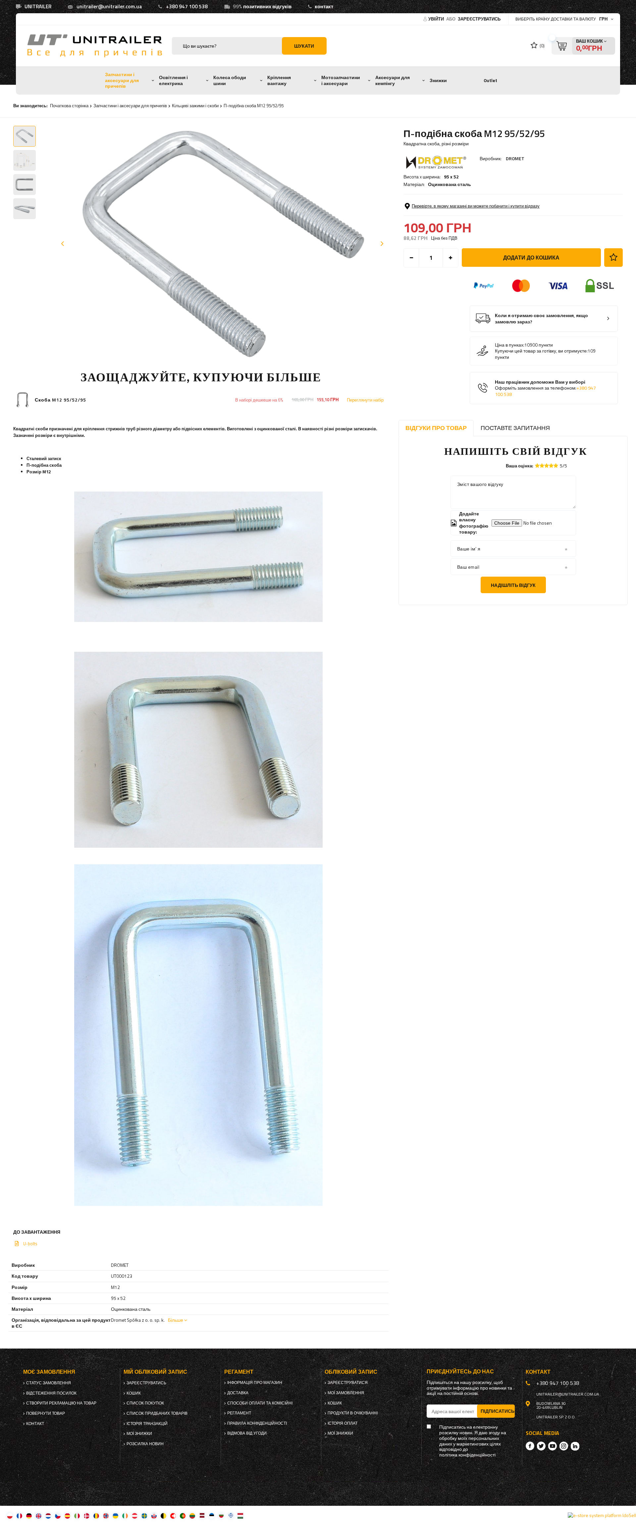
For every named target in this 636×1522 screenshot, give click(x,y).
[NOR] (106, 1515)
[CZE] (58, 1515)
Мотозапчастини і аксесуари (340, 80)
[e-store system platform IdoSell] (602, 1515)
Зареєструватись (479, 19)
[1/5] (537, 465)
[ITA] (77, 1515)
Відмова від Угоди (247, 1433)
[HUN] (240, 1515)
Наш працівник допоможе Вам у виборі (545, 388)
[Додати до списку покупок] (613, 257)
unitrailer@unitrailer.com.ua (109, 6)
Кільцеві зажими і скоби (195, 105)
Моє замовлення (49, 1371)
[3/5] (546, 465)
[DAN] (86, 1515)
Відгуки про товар (436, 427)
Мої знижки (139, 1434)
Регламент (239, 1413)
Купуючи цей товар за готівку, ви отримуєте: (541, 351)
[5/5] (556, 465)
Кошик (134, 1393)
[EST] (211, 1515)
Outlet (490, 80)
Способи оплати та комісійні (259, 1403)
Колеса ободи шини (229, 80)
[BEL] (163, 1515)
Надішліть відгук (513, 585)
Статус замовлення (48, 1383)
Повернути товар (45, 1413)
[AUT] (134, 1515)
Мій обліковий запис (155, 1371)
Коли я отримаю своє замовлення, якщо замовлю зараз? (541, 318)
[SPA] (67, 1515)
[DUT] (48, 1515)
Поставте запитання (515, 427)
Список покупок (145, 1403)
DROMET (515, 158)
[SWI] (173, 1515)
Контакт (35, 1424)
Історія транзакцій (147, 1424)
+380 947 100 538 (187, 6)
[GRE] (231, 1515)
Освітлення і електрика (173, 80)
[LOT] (202, 1515)
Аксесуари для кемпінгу (392, 80)
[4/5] (551, 465)
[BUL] (221, 1515)
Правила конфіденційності (257, 1423)
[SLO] (154, 1515)
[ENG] (38, 1515)
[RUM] (96, 1515)
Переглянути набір (365, 400)
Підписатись (497, 1410)
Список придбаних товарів (157, 1413)
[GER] (29, 1515)
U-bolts (30, 1243)
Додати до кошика (531, 258)
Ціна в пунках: (509, 345)
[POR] (182, 1515)
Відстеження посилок (51, 1393)
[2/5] (542, 465)
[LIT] (192, 1515)
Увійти (436, 19)
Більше (175, 1319)
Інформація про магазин (254, 1383)
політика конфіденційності (467, 1455)
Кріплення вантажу (279, 80)
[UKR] (115, 1515)
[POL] (10, 1515)
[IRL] (125, 1515)
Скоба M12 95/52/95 (60, 400)
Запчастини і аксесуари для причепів (122, 80)
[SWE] (144, 1515)
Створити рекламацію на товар (61, 1403)
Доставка (237, 1393)
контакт (324, 6)
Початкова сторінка (69, 105)
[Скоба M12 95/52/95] (22, 400)
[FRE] (19, 1515)
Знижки (438, 80)
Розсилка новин (145, 1444)
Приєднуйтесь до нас (460, 1371)
